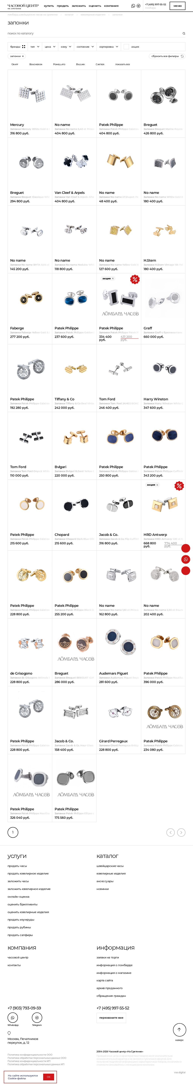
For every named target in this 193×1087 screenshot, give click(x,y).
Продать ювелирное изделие (28, 873)
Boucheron (35, 64)
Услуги (17, 856)
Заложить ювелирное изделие (29, 889)
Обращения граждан (111, 996)
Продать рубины (19, 927)
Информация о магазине (113, 973)
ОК (48, 1077)
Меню (178, 6)
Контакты (14, 965)
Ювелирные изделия (111, 873)
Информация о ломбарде (114, 965)
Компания (111, 5)
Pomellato (59, 64)
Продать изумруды (21, 919)
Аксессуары (104, 881)
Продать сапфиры (20, 935)
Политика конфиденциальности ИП (29, 1061)
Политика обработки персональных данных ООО (37, 1058)
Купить (49, 5)
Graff (14, 64)
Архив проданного (109, 988)
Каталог (107, 856)
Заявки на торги (107, 957)
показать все (122, 64)
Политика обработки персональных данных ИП (36, 1064)
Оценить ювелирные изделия (28, 912)
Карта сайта (104, 980)
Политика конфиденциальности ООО (30, 1054)
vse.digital (179, 1072)
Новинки (102, 889)
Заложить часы (18, 881)
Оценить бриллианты (23, 904)
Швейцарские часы (110, 866)
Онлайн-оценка (18, 896)
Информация (115, 948)
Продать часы (17, 866)
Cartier (100, 64)
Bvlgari (80, 64)
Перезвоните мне (111, 1017)
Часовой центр (18, 957)
